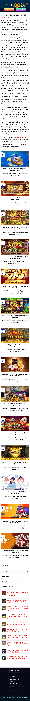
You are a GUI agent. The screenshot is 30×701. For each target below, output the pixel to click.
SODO (10, 697)
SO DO (14, 697)
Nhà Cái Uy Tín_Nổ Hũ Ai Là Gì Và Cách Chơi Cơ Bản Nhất (15, 345)
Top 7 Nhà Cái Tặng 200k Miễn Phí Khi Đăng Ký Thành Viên (17, 657)
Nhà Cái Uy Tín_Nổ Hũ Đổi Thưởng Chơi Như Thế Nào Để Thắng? (15, 404)
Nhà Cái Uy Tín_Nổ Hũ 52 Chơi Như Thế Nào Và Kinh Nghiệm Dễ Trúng (15, 463)
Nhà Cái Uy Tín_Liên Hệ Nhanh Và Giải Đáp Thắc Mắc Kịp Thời (15, 492)
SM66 (7, 697)
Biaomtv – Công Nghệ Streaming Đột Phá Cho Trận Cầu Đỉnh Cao (17, 636)
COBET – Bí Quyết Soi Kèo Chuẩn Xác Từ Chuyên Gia (17, 651)
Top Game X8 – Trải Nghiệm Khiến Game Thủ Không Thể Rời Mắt (17, 616)
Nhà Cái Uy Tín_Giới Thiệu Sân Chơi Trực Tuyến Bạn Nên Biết (15, 551)
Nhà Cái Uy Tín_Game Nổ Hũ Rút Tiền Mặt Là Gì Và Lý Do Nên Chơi (15, 257)
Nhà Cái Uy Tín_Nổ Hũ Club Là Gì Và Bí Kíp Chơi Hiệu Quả (15, 316)
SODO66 (19, 697)
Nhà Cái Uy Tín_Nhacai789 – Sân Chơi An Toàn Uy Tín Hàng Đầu (15, 521)
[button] (7, 5)
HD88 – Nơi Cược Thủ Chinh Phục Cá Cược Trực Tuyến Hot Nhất (17, 644)
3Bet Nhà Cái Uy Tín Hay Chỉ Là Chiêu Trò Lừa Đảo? (17, 630)
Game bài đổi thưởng (15, 699)
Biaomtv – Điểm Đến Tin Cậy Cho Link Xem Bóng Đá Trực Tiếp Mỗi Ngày (17, 608)
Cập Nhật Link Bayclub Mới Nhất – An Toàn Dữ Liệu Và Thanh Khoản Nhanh (17, 593)
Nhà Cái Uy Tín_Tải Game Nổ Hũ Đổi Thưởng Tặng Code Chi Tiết (15, 228)
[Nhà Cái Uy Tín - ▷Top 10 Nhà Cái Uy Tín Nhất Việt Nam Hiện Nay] (20, 5)
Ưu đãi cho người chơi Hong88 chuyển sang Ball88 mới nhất (17, 601)
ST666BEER (25, 697)
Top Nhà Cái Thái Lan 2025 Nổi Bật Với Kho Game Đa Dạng (17, 623)
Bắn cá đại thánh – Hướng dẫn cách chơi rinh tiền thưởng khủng (15, 169)
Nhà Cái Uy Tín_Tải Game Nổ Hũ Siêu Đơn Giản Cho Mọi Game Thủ (15, 198)
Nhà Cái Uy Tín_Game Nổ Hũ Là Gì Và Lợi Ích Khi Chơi (15, 433)
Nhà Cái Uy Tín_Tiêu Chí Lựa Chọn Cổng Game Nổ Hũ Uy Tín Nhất (15, 375)
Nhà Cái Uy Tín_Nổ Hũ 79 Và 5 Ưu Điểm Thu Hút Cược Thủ (15, 286)
